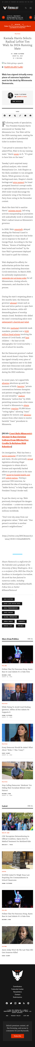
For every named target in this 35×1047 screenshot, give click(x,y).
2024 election (8, 599)
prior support (18, 182)
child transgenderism (11, 608)
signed (30, 459)
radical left (8, 626)
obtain (26, 405)
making (21, 396)
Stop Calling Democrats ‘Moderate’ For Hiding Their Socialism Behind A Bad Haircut (17, 787)
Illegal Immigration (10, 617)
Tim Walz (20, 626)
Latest (4, 806)
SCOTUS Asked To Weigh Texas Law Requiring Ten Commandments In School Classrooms (16, 877)
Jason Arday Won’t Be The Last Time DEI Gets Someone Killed (17, 951)
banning (20, 386)
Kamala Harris (8, 621)
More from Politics (10, 639)
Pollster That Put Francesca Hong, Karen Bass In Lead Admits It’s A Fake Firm (17, 670)
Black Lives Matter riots (12, 603)
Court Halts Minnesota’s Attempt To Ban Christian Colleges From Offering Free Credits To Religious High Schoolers (17, 440)
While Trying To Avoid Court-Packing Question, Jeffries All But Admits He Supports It (16, 709)
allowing (5, 383)
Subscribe (17, 1036)
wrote (16, 154)
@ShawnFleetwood (22, 96)
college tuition (12, 478)
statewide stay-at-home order (14, 278)
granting (14, 408)
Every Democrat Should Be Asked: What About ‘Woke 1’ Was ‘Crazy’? (17, 748)
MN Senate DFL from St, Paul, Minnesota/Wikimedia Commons (13, 67)
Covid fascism (8, 612)
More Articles (17, 101)
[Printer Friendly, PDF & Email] (30, 115)
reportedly (18, 229)
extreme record (14, 210)
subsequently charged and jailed (15, 322)
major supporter (9, 456)
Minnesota (22, 621)
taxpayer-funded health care (18, 475)
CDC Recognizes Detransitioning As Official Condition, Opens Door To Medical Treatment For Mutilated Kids (16, 838)
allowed (13, 303)
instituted (15, 328)
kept (27, 337)
